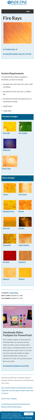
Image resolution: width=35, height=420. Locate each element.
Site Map (28, 390)
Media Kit (17, 390)
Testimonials (14, 398)
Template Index (10, 49)
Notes (10, 390)
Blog (7, 390)
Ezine (13, 390)
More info (29, 418)
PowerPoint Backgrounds (7, 404)
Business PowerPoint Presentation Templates (11, 406)
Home (2, 387)
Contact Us (5, 393)
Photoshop (13, 387)
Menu (28, 11)
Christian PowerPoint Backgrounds (22, 404)
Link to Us (3, 398)
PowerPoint (7, 387)
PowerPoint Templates (21, 387)
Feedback (23, 390)
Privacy (8, 398)
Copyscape (17, 411)
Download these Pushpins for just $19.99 (16, 366)
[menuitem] (29, 11)
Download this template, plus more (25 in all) (17, 54)
